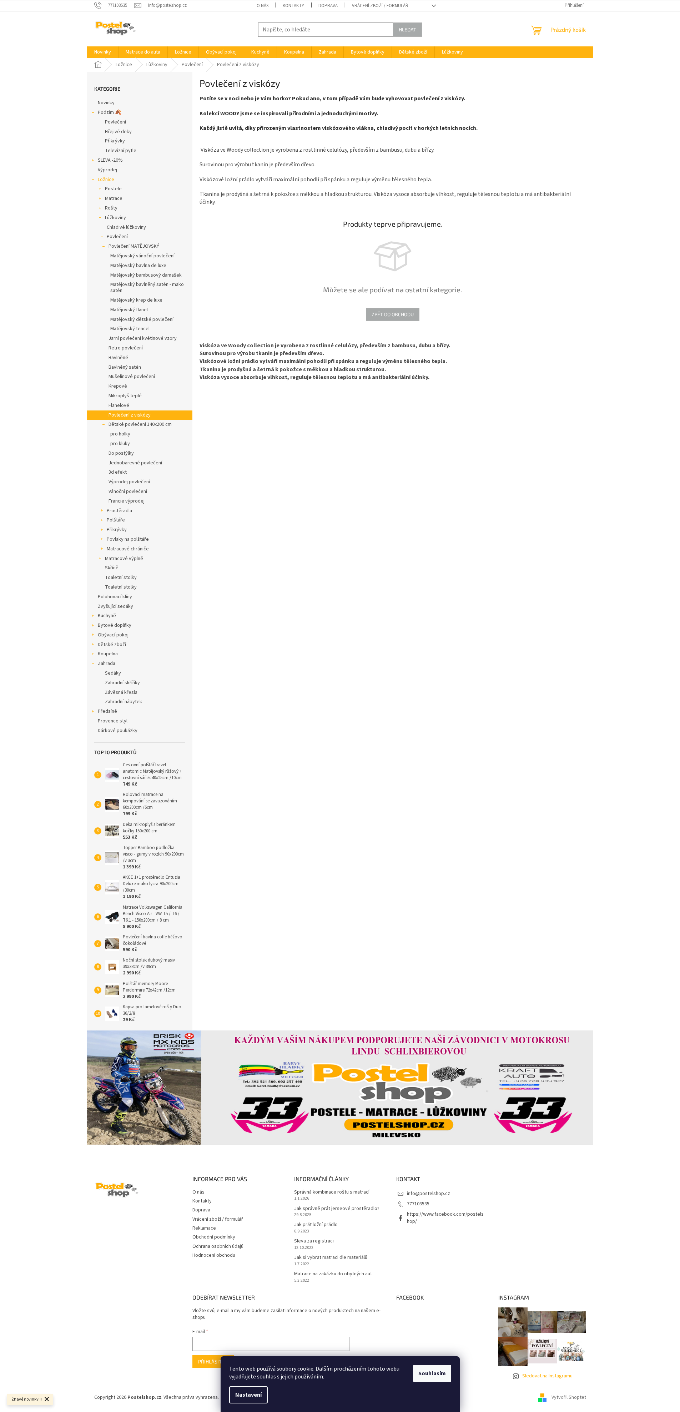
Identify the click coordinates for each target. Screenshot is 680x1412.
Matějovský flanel (129, 309)
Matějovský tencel (130, 328)
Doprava (328, 5)
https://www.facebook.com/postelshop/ (445, 1218)
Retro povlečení (126, 348)
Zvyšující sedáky (115, 606)
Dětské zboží (112, 644)
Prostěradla (119, 510)
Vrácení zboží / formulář (380, 5)
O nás (262, 5)
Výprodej (107, 169)
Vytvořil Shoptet (568, 1397)
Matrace (113, 198)
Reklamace (204, 1228)
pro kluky (120, 443)
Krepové (118, 386)
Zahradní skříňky (122, 682)
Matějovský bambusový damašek (146, 275)
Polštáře (116, 520)
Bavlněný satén (125, 367)
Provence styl (112, 721)
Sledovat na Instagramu (547, 1376)
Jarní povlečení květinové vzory (143, 338)
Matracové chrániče (128, 549)
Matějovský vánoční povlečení (142, 255)
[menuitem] (102, 52)
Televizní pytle (120, 150)
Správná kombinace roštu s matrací (331, 1192)
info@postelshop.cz (428, 1193)
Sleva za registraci (314, 1241)
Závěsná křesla (121, 692)
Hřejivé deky (118, 131)
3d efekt (118, 472)
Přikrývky (115, 141)
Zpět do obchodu (393, 314)
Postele (113, 188)
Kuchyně (107, 615)
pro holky (120, 434)
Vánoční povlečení (128, 491)
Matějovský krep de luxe (136, 300)
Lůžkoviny (115, 217)
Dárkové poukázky (117, 730)
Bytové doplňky (114, 625)
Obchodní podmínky (213, 1237)
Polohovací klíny (115, 596)
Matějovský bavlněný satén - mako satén (147, 287)
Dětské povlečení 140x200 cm (140, 424)
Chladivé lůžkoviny (126, 227)
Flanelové (119, 405)
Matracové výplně (124, 558)
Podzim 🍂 (109, 112)
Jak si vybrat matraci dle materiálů (330, 1257)
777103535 (418, 1203)
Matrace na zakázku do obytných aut (333, 1274)
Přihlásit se (213, 1361)
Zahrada (106, 663)
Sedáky (113, 673)
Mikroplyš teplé (125, 395)
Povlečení (115, 122)
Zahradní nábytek (123, 701)
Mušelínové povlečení (132, 376)
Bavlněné (118, 357)
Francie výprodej (127, 501)
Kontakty (293, 5)
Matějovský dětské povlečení (141, 319)
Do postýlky (121, 453)
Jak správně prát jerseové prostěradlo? (336, 1208)
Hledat (407, 29)
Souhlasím (432, 1373)
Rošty (111, 208)
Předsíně (107, 711)
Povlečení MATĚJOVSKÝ (134, 246)
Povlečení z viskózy (130, 415)
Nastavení (248, 1395)
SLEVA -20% (110, 160)
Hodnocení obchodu (213, 1255)
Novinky (106, 102)
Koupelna (108, 653)
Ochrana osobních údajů (217, 1246)
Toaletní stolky (121, 577)
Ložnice (106, 179)
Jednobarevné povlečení (135, 463)
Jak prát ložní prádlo (316, 1224)
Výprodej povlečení (129, 481)
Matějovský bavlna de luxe (138, 265)
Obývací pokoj (113, 635)
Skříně (112, 567)
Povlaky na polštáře (128, 539)
